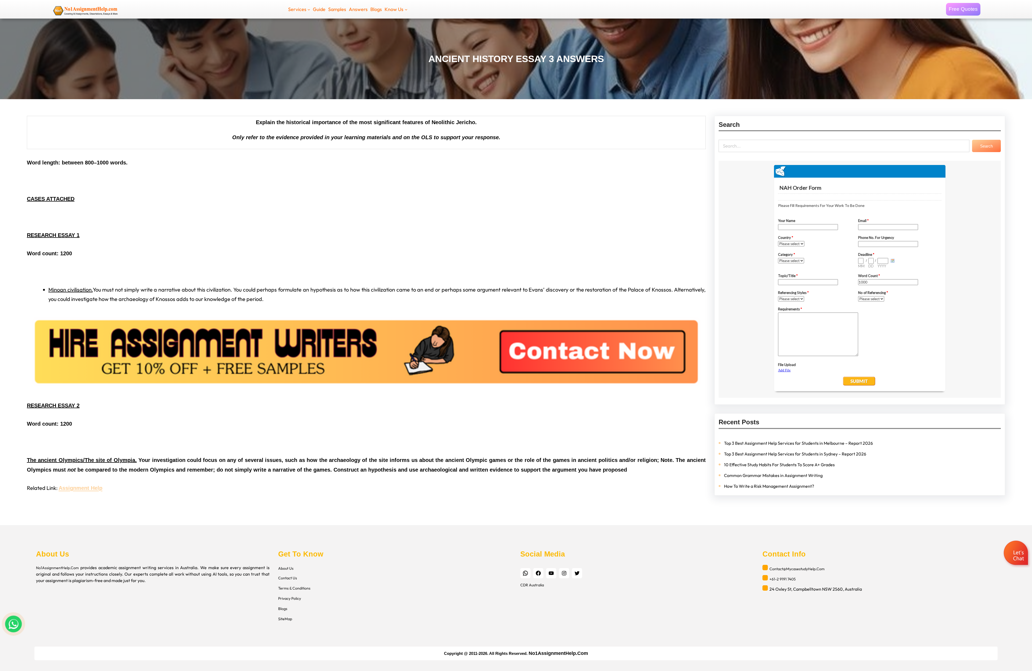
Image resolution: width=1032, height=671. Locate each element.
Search (986, 146)
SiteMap (285, 618)
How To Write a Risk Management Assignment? (769, 486)
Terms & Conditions (294, 588)
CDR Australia (532, 585)
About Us (285, 568)
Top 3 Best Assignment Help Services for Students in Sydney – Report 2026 (795, 454)
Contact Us (287, 578)
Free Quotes (963, 9)
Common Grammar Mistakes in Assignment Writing (773, 475)
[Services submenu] (308, 9)
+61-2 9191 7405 (782, 579)
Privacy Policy (289, 598)
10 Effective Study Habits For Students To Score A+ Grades (779, 464)
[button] (1016, 553)
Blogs (282, 608)
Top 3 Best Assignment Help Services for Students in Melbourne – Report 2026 (798, 443)
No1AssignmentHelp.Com (57, 567)
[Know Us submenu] (406, 9)
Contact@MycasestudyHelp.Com (797, 568)
